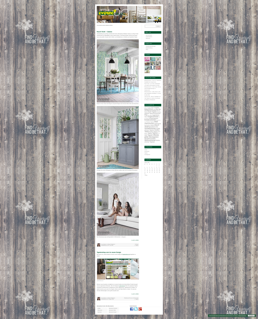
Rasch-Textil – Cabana (104, 32)
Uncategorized (147, 154)
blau (157, 109)
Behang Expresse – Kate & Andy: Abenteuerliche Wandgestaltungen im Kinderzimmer (152, 88)
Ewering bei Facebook (113, 308)
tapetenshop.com (126, 254)
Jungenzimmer (152, 117)
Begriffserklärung (149, 47)
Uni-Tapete (148, 135)
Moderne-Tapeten (150, 122)
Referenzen (148, 38)
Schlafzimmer (150, 128)
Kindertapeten (153, 118)
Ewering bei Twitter (112, 310)
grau (149, 115)
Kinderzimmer (150, 120)
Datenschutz (100, 310)
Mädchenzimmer (151, 122)
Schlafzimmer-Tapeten (152, 129)
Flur (145, 115)
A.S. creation (147, 107)
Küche (157, 120)
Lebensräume (122, 285)
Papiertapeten (147, 125)
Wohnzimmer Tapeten (152, 141)
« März (145, 175)
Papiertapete (157, 123)
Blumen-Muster (151, 110)
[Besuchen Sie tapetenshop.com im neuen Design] (118, 279)
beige (154, 109)
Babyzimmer (148, 109)
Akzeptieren (251, 315)
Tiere (159, 133)
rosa (156, 126)
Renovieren (151, 126)
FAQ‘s (147, 49)
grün (151, 115)
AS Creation (155, 108)
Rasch (152, 125)
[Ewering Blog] (129, 22)
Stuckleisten (146, 151)
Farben (145, 149)
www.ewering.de (149, 35)
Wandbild (147, 138)
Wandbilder (153, 138)
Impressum (100, 312)
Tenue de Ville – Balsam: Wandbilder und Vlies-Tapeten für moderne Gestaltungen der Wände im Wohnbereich (152, 98)
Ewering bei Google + (113, 312)
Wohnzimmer (150, 140)
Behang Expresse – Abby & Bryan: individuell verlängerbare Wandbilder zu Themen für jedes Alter (152, 93)
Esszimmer (157, 113)
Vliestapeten (153, 137)
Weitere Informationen (242, 315)
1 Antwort (136, 244)
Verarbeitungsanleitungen (151, 46)
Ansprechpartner (149, 36)
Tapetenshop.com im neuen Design (109, 252)
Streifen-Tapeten (153, 131)
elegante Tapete (148, 113)
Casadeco (159, 112)
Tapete (150, 133)
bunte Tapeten (152, 112)
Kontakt (99, 308)
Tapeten (136, 245)
